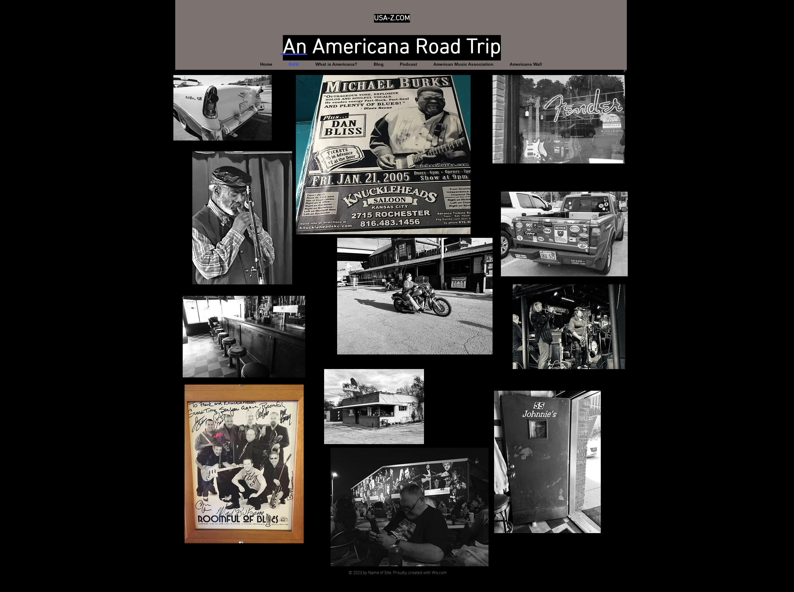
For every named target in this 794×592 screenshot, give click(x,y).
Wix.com (439, 573)
